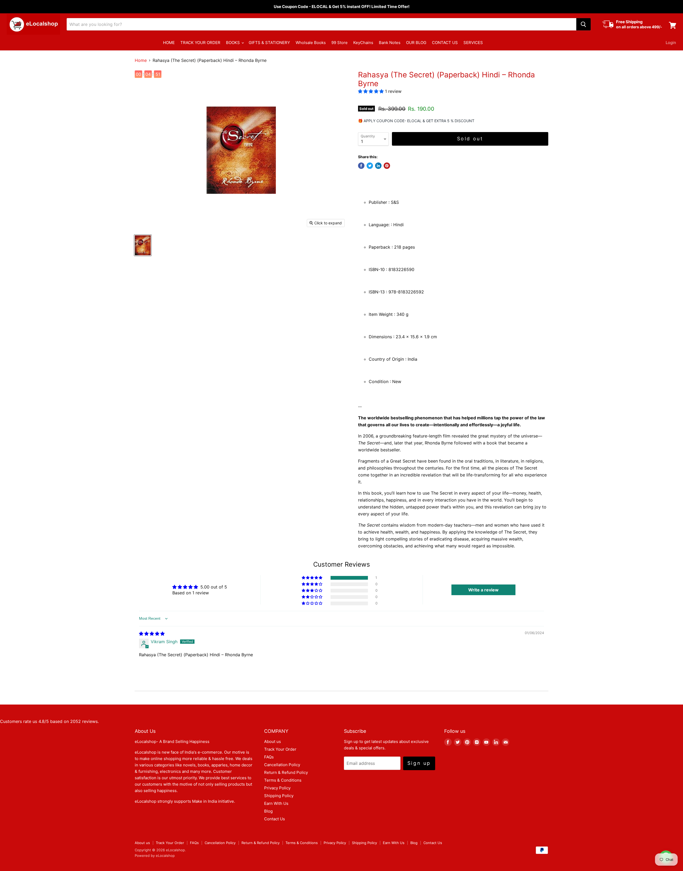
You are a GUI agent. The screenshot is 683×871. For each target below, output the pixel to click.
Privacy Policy (277, 787)
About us (272, 741)
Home (141, 60)
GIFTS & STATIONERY (269, 42)
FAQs (269, 756)
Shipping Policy (278, 795)
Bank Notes (389, 42)
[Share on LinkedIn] (378, 165)
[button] (371, 91)
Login (671, 42)
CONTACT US (445, 42)
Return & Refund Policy (286, 772)
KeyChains (363, 42)
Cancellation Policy (282, 764)
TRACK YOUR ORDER (200, 42)
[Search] (583, 24)
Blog (268, 811)
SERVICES (473, 42)
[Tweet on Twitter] (370, 165)
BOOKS (233, 42)
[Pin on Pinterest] (387, 165)
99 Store (339, 42)
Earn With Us (276, 803)
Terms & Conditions (282, 780)
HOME (169, 42)
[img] (152, 633)
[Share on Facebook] (361, 165)
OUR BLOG (416, 42)
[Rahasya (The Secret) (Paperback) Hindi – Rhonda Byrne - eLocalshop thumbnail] (142, 245)
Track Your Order (280, 749)
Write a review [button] (483, 589)
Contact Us (274, 818)
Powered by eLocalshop (155, 855)
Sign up (419, 763)
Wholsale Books (311, 42)
